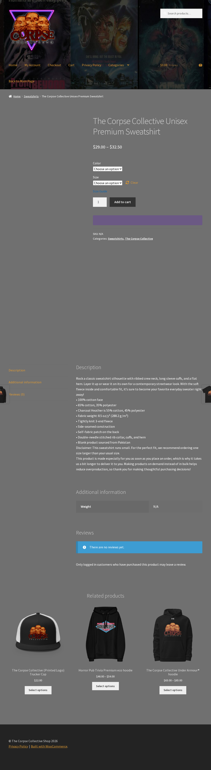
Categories (116, 65)
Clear (134, 182)
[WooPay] (147, 220)
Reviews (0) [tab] (17, 394)
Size (96, 177)
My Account (33, 65)
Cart (71, 65)
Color (97, 163)
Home (13, 65)
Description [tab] (17, 370)
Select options (38, 690)
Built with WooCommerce (49, 746)
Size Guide (100, 191)
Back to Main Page (21, 81)
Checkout (54, 65)
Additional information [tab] (25, 382)
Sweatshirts (31, 96)
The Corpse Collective (139, 238)
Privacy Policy (91, 65)
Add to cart (122, 202)
